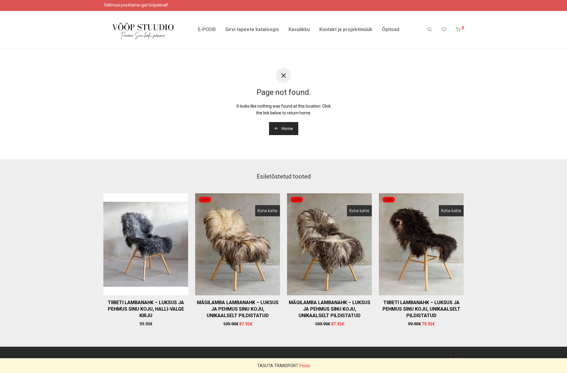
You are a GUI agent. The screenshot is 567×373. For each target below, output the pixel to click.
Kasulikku (299, 29)
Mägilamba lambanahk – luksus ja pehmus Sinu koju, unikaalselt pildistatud (237, 309)
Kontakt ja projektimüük (345, 29)
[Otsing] (430, 29)
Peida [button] (304, 365)
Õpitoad (390, 29)
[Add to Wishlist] (180, 200)
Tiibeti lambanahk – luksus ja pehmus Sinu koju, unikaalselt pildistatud (421, 309)
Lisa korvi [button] (145, 324)
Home (287, 128)
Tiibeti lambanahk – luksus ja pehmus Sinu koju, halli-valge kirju (146, 309)
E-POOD (207, 29)
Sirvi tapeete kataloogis (252, 29)
